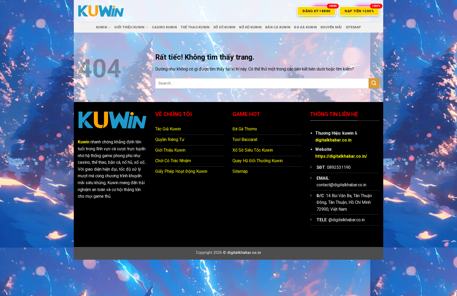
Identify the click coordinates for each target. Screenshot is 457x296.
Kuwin (83, 141)
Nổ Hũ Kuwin (250, 27)
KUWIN (101, 27)
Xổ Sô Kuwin (224, 27)
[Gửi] (374, 83)
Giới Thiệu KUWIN (129, 27)
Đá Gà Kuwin (305, 27)
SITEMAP (353, 27)
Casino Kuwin (164, 27)
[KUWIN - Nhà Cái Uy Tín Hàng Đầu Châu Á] (101, 11)
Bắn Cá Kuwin (277, 27)
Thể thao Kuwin (195, 27)
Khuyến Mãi (331, 27)
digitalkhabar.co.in (333, 140)
